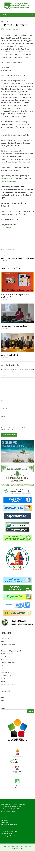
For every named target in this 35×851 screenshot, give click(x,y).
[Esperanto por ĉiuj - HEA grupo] (17, 491)
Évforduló (4, 656)
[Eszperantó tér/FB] (17, 508)
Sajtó (2, 694)
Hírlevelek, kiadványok (8, 663)
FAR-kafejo (4, 659)
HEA (10, 29)
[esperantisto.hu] (17, 516)
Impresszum (5, 820)
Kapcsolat (4, 818)
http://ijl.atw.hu (10, 181)
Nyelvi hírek (4, 688)
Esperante (4, 648)
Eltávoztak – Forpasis (8, 645)
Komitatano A (5, 672)
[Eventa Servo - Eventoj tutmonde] (17, 451)
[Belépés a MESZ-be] (17, 588)
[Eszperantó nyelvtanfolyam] (17, 538)
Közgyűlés (4, 678)
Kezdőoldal (4, 822)
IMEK (2, 669)
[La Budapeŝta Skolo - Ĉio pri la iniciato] (17, 475)
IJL (2, 666)
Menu (4, 15)
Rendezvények (5, 21)
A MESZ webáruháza (7, 833)
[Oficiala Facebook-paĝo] (17, 499)
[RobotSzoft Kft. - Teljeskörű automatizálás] (17, 622)
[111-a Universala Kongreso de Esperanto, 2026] (17, 559)
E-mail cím (4, 408)
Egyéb (3, 641)
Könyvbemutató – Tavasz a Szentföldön (14, 326)
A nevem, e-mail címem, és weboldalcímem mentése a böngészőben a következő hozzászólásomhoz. (15, 427)
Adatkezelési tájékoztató (9, 825)
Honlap (3, 416)
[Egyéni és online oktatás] (17, 527)
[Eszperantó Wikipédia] (17, 580)
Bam (21, 848)
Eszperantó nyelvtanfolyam (9, 831)
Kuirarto (3, 682)
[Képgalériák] (17, 596)
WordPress (15, 848)
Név (2, 400)
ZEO (2, 700)
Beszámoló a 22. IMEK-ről (9, 355)
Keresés (3, 708)
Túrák (3, 697)
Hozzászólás (6, 376)
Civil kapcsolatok (6, 638)
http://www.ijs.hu (15, 111)
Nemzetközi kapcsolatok (9, 685)
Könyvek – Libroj (6, 675)
